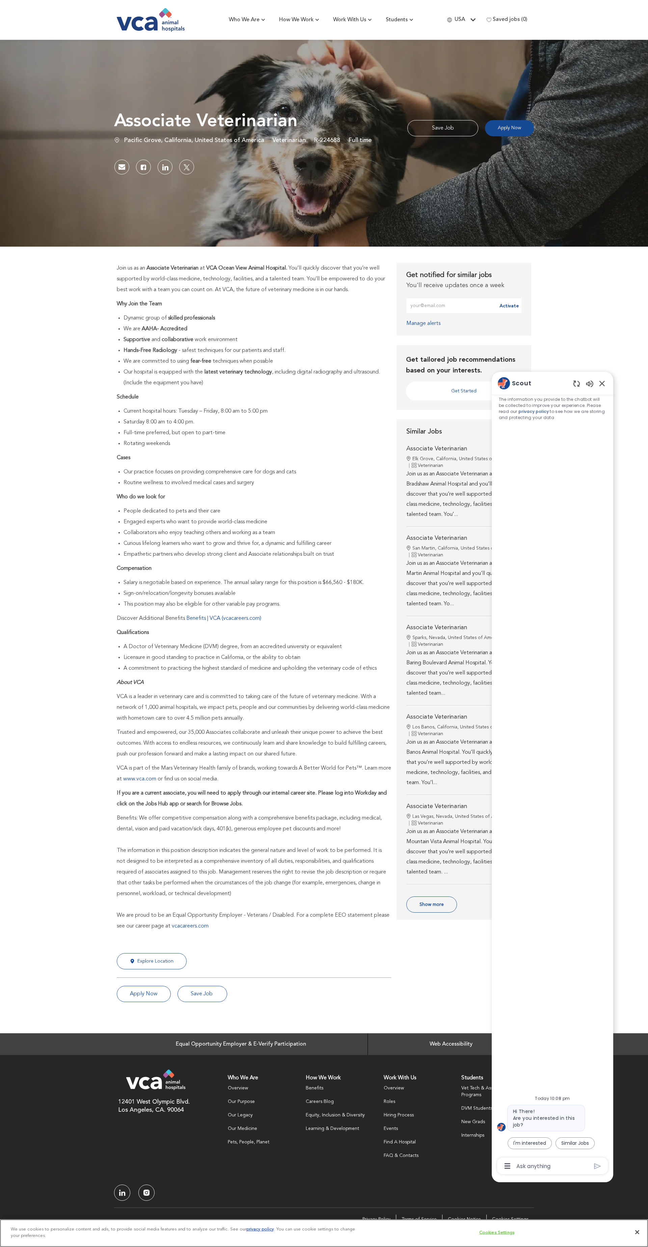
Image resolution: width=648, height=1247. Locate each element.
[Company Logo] (151, 20)
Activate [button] (509, 306)
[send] (597, 1166)
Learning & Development (332, 1128)
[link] (423, 323)
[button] (509, 128)
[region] (552, 774)
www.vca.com (139, 779)
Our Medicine (242, 1128)
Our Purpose (241, 1101)
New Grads (473, 1121)
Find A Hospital (400, 1142)
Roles (389, 1101)
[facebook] (122, 1193)
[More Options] (507, 1166)
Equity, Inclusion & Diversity (335, 1115)
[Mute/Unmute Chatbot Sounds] (590, 383)
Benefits (314, 1088)
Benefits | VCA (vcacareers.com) (223, 618)
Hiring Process (399, 1115)
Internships (472, 1135)
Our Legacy (240, 1115)
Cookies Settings (496, 1232)
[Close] (637, 1232)
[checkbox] (442, 128)
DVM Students (476, 1108)
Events (391, 1128)
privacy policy (533, 411)
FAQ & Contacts (401, 1155)
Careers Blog (320, 1101)
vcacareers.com (190, 926)
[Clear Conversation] (577, 383)
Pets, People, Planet (248, 1142)
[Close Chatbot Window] (602, 383)
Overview (238, 1088)
